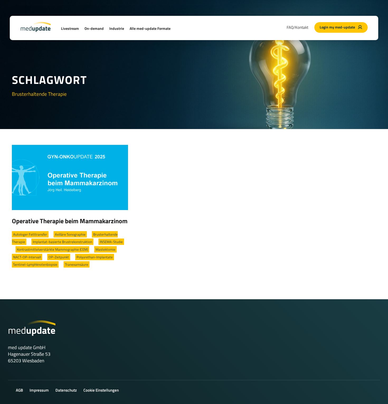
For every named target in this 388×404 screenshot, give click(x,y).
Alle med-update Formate (150, 28)
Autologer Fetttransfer (30, 234)
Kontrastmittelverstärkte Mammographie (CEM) (52, 249)
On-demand (94, 28)
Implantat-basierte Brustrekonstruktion (62, 241)
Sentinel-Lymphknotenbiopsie (35, 264)
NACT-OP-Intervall (27, 257)
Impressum (39, 390)
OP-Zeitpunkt (59, 257)
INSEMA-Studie (111, 241)
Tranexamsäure (76, 264)
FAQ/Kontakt (297, 27)
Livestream (70, 28)
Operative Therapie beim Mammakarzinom (69, 221)
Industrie (116, 28)
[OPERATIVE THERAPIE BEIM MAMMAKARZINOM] (70, 177)
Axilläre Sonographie (70, 234)
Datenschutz (66, 390)
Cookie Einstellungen (101, 390)
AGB (19, 390)
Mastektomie (105, 249)
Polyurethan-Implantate (95, 257)
